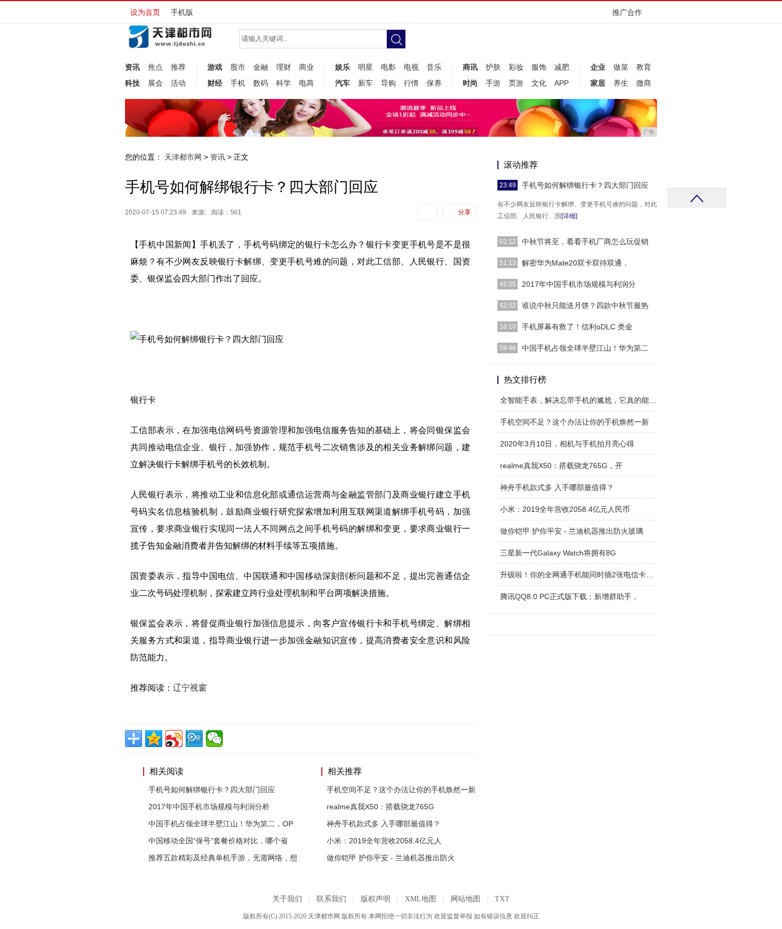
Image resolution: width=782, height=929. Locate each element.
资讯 (132, 67)
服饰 (538, 67)
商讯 (470, 67)
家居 (597, 83)
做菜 (620, 67)
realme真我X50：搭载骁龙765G (380, 806)
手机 (237, 83)
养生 (620, 83)
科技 (132, 83)
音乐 (434, 67)
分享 (464, 212)
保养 (434, 83)
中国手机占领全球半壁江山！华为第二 (585, 348)
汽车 (342, 83)
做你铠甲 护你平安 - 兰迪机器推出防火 (391, 857)
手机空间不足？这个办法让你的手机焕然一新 (401, 789)
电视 (411, 67)
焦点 (155, 67)
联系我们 (331, 899)
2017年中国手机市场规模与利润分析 (209, 806)
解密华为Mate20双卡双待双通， (575, 263)
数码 (260, 83)
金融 (260, 67)
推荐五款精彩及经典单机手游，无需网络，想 (222, 857)
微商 (643, 83)
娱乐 (342, 67)
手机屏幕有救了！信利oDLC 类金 (577, 326)
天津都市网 (183, 157)
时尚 (470, 83)
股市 (237, 67)
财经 (214, 83)
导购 (388, 83)
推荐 (178, 67)
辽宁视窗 (190, 687)
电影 (388, 67)
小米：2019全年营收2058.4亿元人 (384, 840)
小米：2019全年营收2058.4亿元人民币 (565, 509)
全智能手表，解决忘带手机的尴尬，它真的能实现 (582, 400)
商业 (306, 67)
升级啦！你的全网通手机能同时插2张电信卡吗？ (580, 574)
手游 (493, 83)
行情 (411, 83)
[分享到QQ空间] (153, 738)
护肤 (493, 67)
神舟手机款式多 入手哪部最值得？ (383, 823)
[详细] (569, 216)
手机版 (182, 12)
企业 (597, 67)
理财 (283, 67)
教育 (643, 67)
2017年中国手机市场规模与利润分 (579, 284)
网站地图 (465, 899)
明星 (365, 67)
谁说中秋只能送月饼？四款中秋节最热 (585, 305)
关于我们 (287, 899)
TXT (502, 899)
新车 (365, 83)
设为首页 (145, 12)
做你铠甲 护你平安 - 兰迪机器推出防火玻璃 (571, 531)
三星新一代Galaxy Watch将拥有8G (558, 553)
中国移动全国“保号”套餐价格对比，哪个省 (218, 840)
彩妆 (516, 67)
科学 (283, 83)
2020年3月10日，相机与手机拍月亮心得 (567, 443)
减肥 (561, 67)
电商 (306, 83)
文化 (538, 83)
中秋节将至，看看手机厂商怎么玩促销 (585, 241)
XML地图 (420, 899)
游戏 (214, 67)
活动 (178, 83)
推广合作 (627, 12)
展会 (155, 83)
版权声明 (375, 899)
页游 (516, 83)
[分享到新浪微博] (173, 738)
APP (561, 83)
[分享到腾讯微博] (194, 738)
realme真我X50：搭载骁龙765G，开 (561, 465)
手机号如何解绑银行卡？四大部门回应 (211, 789)
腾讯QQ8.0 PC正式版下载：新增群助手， (569, 596)
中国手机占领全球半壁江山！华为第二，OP (220, 823)
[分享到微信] (214, 738)
